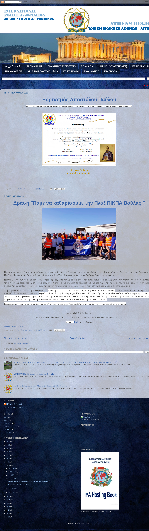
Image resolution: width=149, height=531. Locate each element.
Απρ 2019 (12, 472)
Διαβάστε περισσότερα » (13, 326)
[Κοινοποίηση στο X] (59, 189)
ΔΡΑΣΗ (6, 429)
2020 (5, 420)
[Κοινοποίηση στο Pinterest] (64, 189)
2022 (8, 503)
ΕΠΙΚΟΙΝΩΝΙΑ (71, 71)
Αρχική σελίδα (13, 66)
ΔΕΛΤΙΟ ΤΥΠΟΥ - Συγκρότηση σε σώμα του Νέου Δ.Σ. (34, 374)
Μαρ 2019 (12, 468)
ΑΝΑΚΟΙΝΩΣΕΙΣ (13, 71)
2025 (8, 513)
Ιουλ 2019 (12, 489)
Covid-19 (7, 423)
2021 (8, 500)
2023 (8, 506)
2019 (5, 417)
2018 (8, 462)
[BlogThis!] (57, 189)
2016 (8, 455)
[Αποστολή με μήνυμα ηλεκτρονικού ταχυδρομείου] (55, 189)
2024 (8, 510)
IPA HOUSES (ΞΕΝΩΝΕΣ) (113, 66)
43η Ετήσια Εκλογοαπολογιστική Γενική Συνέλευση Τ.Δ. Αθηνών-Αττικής (41, 386)
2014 (8, 448)
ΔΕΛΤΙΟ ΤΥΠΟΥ (10, 426)
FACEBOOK (110, 71)
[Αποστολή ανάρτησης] (50, 189)
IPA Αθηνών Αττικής (14, 404)
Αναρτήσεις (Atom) (21, 343)
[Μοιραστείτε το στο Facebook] (61, 189)
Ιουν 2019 (12, 478)
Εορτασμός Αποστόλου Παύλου (79, 99)
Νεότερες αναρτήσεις (15, 338)
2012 (8, 441)
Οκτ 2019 (12, 492)
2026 (8, 517)
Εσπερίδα (7, 432)
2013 (8, 445)
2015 (8, 452)
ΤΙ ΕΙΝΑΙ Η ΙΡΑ (34, 66)
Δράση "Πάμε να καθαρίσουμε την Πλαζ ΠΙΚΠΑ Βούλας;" (79, 203)
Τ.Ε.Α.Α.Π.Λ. (87, 66)
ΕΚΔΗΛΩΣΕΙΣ (91, 71)
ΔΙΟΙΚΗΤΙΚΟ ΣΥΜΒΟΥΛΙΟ (62, 66)
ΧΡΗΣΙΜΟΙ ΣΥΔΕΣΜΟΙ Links (42, 71)
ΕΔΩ (76, 322)
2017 (8, 458)
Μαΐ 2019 (12, 475)
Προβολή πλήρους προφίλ (13, 407)
